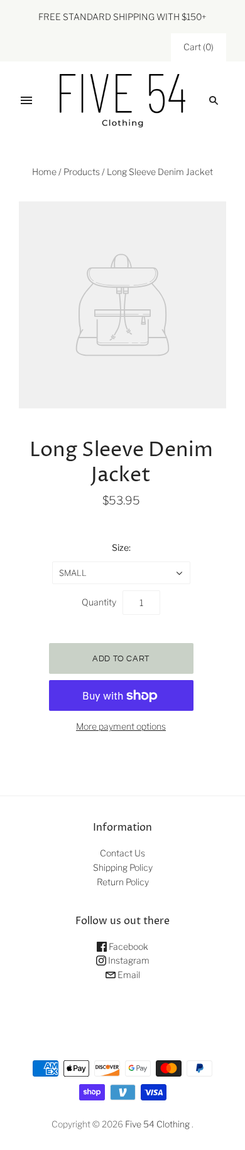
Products (81, 171)
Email (128, 974)
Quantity (99, 602)
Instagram (128, 960)
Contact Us (122, 853)
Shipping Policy (123, 867)
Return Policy (123, 881)
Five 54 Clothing (157, 1124)
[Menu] (26, 100)
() (198, 46)
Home (44, 171)
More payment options (121, 726)
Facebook (127, 946)
